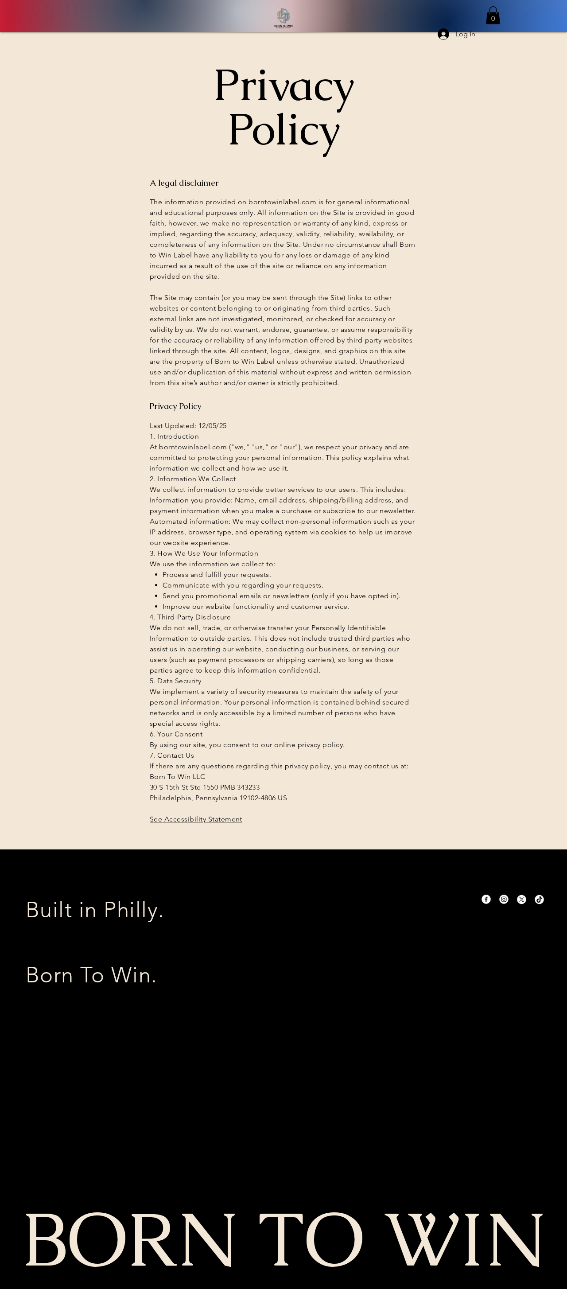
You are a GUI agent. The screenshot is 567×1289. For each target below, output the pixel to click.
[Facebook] (486, 899)
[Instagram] (503, 899)
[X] (521, 899)
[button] (493, 15)
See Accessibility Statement (196, 819)
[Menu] (283, 17)
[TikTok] (539, 899)
